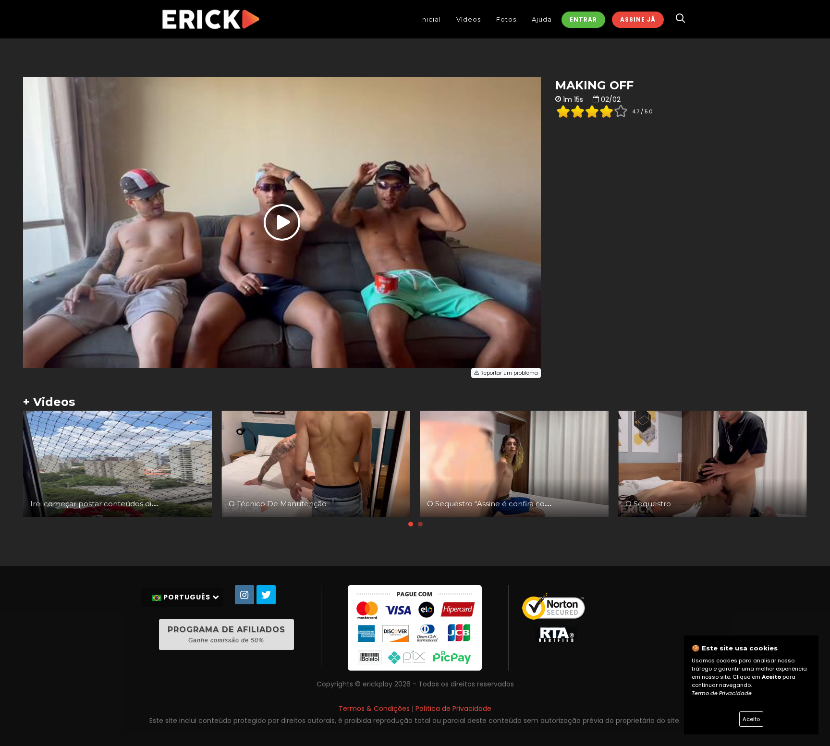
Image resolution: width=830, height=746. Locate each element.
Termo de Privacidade (722, 693)
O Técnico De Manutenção (278, 503)
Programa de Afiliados (226, 634)
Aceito (751, 719)
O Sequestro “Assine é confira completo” (501, 503)
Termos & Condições (374, 708)
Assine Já (638, 19)
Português (186, 597)
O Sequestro (648, 503)
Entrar (583, 19)
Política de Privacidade (453, 708)
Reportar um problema (508, 373)
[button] (410, 524)
